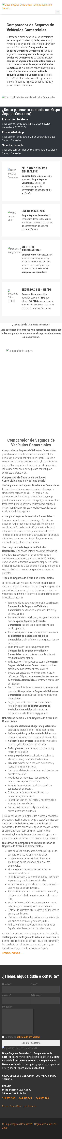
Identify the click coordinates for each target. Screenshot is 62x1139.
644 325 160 (25, 1098)
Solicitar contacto (31, 1042)
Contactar (32, 1106)
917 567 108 (8, 1098)
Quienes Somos (9, 1106)
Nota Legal (21, 1106)
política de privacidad (28, 1036)
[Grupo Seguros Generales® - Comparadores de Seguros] (31, 6)
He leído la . (22, 1036)
